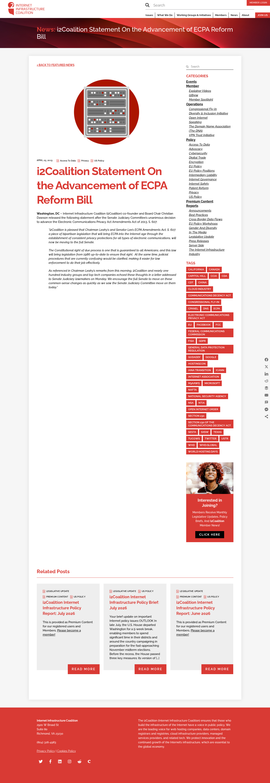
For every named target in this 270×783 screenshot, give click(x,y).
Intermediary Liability (203, 175)
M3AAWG (194, 383)
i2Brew (193, 95)
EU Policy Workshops (203, 223)
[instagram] (70, 760)
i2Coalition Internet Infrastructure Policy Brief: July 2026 (134, 602)
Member (192, 86)
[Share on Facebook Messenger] (266, 409)
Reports (192, 206)
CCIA (214, 275)
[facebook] (50, 760)
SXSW (205, 432)
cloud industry (199, 288)
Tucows (194, 438)
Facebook (204, 324)
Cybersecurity (198, 153)
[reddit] (79, 760)
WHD (191, 445)
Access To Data (68, 160)
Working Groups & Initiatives (194, 15)
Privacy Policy (46, 751)
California (196, 269)
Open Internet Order (203, 409)
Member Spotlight (201, 99)
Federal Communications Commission (206, 333)
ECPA (216, 308)
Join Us (263, 15)
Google (211, 357)
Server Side (196, 245)
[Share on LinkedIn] (266, 373)
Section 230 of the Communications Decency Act (209, 424)
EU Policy (195, 166)
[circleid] (89, 760)
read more (84, 669)
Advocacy (196, 149)
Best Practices (198, 215)
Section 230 (196, 415)
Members (221, 15)
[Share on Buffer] (266, 388)
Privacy (85, 160)
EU (190, 324)
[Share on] (266, 423)
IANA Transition (199, 370)
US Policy (99, 160)
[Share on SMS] (266, 402)
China (202, 282)
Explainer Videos (200, 91)
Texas (217, 432)
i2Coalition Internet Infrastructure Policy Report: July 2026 (62, 608)
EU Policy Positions (202, 170)
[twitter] (41, 760)
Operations (194, 104)
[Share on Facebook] (266, 359)
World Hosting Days (203, 451)
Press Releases (199, 241)
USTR (224, 438)
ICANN (220, 370)
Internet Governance (203, 179)
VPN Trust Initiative (201, 135)
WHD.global (208, 445)
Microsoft (212, 383)
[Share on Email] (266, 395)
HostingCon (197, 363)
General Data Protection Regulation (206, 349)
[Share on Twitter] (266, 366)
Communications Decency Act (209, 295)
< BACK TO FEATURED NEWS (56, 65)
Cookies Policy (66, 751)
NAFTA (192, 389)
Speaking (195, 122)
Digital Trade (197, 157)
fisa (191, 340)
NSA (191, 402)
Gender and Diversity (203, 228)
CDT (190, 282)
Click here (209, 534)
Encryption (196, 162)
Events (191, 82)
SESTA (192, 432)
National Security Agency (207, 396)
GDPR (202, 340)
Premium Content (199, 201)
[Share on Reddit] (266, 380)
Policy (190, 140)
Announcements (200, 210)
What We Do (165, 15)
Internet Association (203, 376)
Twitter (210, 438)
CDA (224, 275)
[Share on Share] (266, 416)
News (234, 15)
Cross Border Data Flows (205, 219)
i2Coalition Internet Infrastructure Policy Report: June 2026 (195, 608)
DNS (206, 308)
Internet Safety (199, 184)
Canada (214, 269)
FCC (218, 324)
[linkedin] (60, 760)
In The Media (198, 232)
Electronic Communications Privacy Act (208, 317)
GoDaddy (194, 357)
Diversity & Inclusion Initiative (208, 113)
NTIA (201, 402)
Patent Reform (199, 188)
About (245, 15)
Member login (258, 2)
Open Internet (198, 118)
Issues (149, 15)
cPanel (193, 308)
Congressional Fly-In (203, 109)
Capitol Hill (197, 275)
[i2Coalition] (26, 9)
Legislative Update (201, 236)
